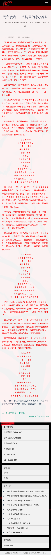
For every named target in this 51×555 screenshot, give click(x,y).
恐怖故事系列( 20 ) (11, 443)
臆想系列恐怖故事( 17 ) (13, 432)
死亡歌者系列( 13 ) (11, 454)
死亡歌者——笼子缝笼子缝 (17, 528)
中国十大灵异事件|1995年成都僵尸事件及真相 (25, 491)
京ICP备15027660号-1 (37, 553)
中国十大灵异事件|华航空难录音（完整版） (24, 505)
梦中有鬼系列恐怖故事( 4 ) (14, 438)
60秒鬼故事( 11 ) (10, 460)
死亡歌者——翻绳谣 (14, 532)
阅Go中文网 (8, 545)
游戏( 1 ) (7, 478)
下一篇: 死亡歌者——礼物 (38, 416)
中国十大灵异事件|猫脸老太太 (19, 514)
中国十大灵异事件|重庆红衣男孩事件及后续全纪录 (27, 496)
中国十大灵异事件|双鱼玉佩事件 (19, 500)
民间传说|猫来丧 (13, 519)
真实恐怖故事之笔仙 (15, 510)
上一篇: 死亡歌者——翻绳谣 (13, 413)
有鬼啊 (7, 3)
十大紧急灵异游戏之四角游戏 (18, 523)
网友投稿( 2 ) (9, 449)
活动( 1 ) (7, 473)
